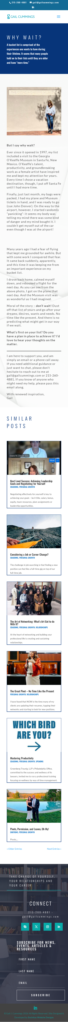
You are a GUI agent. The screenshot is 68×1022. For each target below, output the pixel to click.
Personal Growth (27, 486)
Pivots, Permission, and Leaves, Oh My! (29, 829)
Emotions (14, 832)
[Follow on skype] (25, 927)
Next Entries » (54, 848)
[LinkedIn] (33, 8)
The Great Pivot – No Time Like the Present (32, 691)
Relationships (42, 627)
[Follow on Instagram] (47, 927)
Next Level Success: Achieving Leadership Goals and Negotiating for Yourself (31, 482)
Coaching (14, 486)
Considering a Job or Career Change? (29, 554)
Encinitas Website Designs (41, 1017)
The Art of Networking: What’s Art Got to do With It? (32, 623)
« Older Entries (14, 848)
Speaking (39, 761)
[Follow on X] (36, 927)
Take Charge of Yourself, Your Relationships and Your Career (32, 880)
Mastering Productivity (22, 758)
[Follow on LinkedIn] (59, 927)
